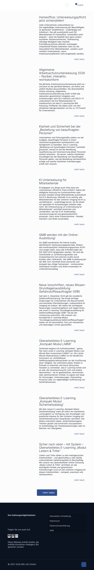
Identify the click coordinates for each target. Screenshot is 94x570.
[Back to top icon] (83, 564)
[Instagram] (16, 536)
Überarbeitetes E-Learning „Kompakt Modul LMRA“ (57, 342)
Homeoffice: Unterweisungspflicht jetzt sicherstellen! (62, 18)
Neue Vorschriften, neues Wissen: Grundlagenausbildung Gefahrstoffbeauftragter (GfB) (62, 288)
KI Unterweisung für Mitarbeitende (52, 181)
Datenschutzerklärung (60, 526)
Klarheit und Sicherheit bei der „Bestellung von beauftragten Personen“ (60, 130)
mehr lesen (79, 59)
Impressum (55, 521)
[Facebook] (9, 536)
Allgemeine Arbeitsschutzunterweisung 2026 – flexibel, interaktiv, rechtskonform (62, 74)
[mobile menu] (67, 5)
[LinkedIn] (13, 536)
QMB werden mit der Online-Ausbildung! (59, 236)
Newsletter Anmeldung (60, 516)
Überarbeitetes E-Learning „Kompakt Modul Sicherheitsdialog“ (57, 401)
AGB (52, 530)
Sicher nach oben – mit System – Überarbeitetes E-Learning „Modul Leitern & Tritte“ (62, 447)
